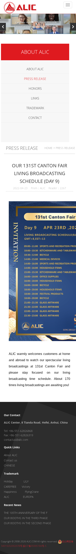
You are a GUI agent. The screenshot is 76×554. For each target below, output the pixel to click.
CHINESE (9, 465)
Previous (3, 27)
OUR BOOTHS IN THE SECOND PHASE (27, 523)
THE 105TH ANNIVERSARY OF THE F (25, 513)
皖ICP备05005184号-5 (34, 546)
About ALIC (10, 455)
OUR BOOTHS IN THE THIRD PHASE (26, 518)
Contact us (10, 460)
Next (73, 27)
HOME (48, 148)
